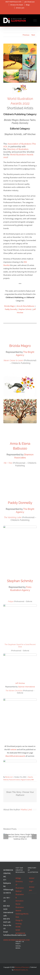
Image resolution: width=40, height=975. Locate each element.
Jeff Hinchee (20, 683)
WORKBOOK (20, 933)
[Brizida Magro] (20, 369)
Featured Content (14, 780)
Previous (26, 35)
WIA (32, 780)
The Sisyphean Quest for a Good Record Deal (20, 645)
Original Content (26, 780)
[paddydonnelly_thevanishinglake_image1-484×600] (20, 526)
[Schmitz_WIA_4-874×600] (20, 654)
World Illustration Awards (20, 907)
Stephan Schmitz (25, 309)
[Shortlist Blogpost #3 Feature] (20, 44)
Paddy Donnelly (11, 309)
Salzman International (26, 687)
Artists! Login (31, 879)
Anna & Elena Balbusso (25, 306)
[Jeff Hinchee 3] (20, 699)
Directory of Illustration (17, 149)
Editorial (5, 780)
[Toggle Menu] (35, 20)
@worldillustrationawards (15, 756)
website (13, 749)
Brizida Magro (9, 306)
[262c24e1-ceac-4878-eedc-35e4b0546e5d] (20, 761)
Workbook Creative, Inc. (21, 970)
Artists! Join (31, 888)
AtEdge (18, 878)
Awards (30, 777)
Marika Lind (8, 777)
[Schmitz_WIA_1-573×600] (20, 605)
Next (33, 35)
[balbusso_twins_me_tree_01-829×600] (20, 400)
